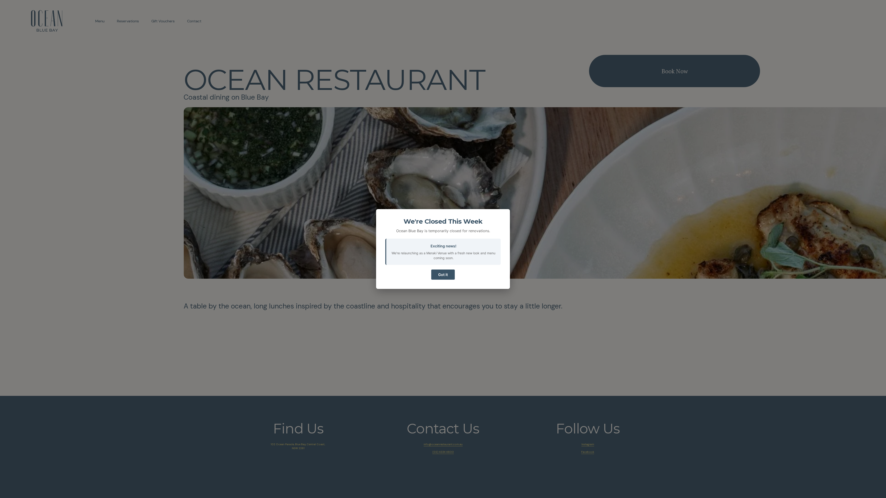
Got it (443, 274)
